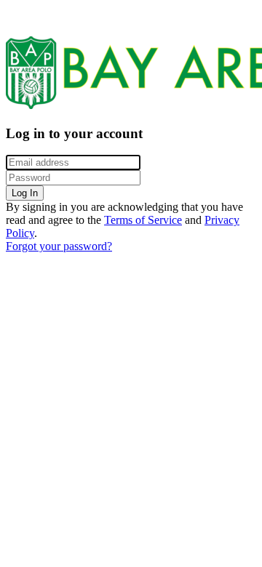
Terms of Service (143, 220)
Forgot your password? (59, 246)
